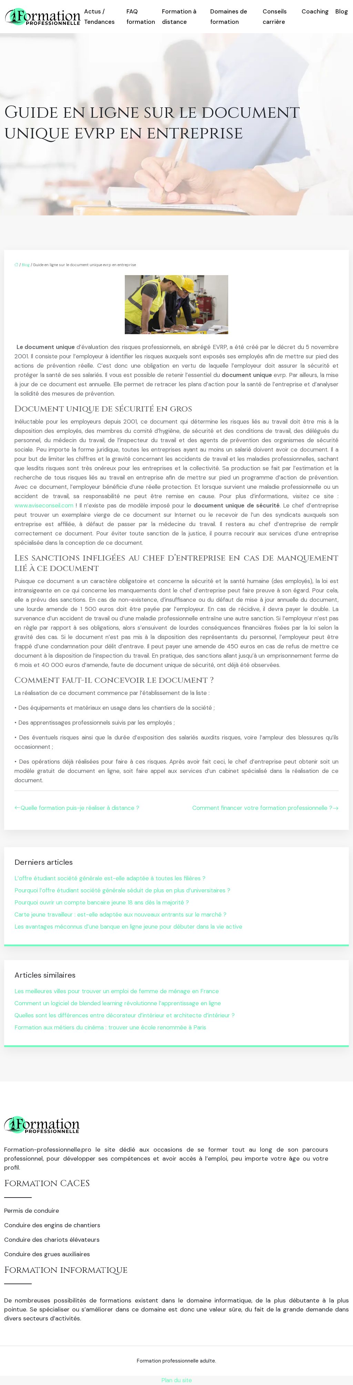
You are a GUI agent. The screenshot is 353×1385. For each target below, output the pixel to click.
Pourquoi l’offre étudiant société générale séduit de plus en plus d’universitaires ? (122, 890)
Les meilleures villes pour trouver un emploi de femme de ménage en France (116, 991)
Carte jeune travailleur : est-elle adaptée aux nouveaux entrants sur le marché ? (120, 914)
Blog (341, 11)
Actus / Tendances (99, 17)
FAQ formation (141, 17)
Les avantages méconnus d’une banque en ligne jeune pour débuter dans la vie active (128, 926)
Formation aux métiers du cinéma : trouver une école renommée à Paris (110, 1027)
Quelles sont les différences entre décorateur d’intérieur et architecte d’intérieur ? (124, 1015)
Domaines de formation (228, 17)
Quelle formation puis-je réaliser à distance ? (80, 808)
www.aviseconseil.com (43, 505)
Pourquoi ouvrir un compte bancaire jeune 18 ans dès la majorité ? (101, 902)
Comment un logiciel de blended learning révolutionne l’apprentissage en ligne (117, 1003)
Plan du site (176, 1380)
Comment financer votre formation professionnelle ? (262, 808)
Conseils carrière (275, 17)
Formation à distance (179, 17)
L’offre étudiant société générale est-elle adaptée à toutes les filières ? (109, 878)
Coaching (315, 11)
